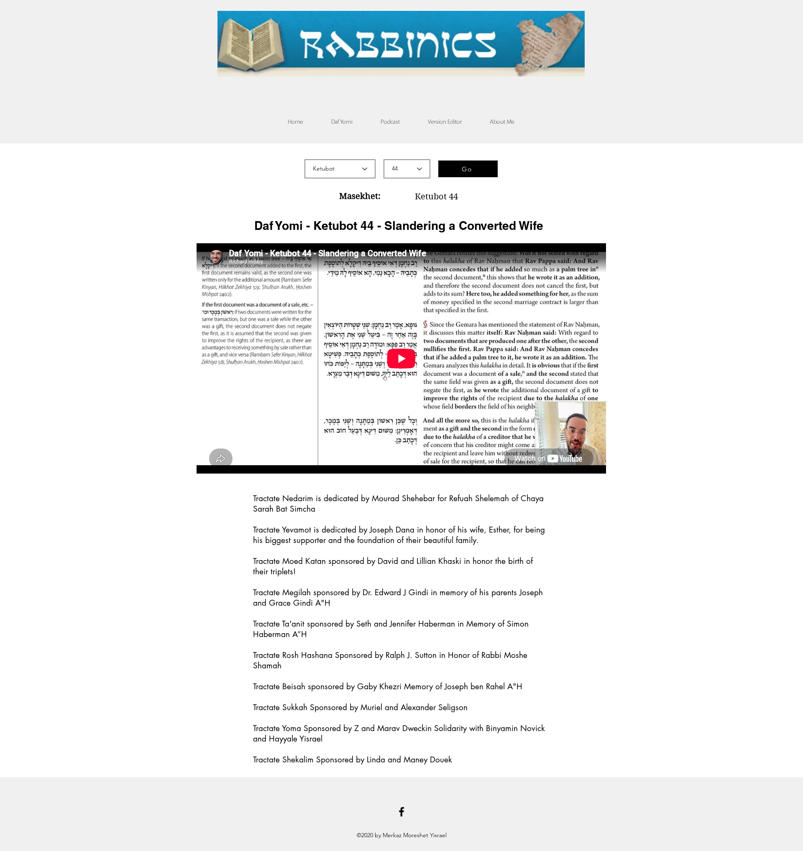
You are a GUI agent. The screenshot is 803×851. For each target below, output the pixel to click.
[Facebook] (401, 811)
